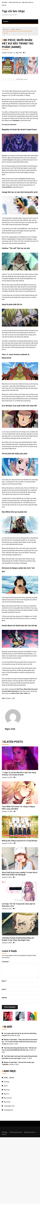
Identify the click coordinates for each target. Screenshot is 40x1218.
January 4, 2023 (7, 908)
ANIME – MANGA (9, 1077)
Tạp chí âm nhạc (13, 11)
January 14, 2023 (7, 52)
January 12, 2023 (7, 811)
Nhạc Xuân (7, 1102)
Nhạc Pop (7, 1090)
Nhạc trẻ (6, 1094)
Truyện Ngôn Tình (9, 1106)
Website (4, 997)
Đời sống (6, 1081)
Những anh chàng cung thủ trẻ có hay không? (19, 841)
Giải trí (6, 1086)
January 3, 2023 (7, 942)
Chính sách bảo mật (15, 2)
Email (4, 989)
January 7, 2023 (7, 877)
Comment (5, 962)
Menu (6, 21)
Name (4, 981)
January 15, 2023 (7, 777)
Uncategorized (8, 1110)
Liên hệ (4, 5)
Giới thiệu (4, 2)
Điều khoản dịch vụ (27, 2)
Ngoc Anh (19, 52)
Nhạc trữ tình (8, 1098)
